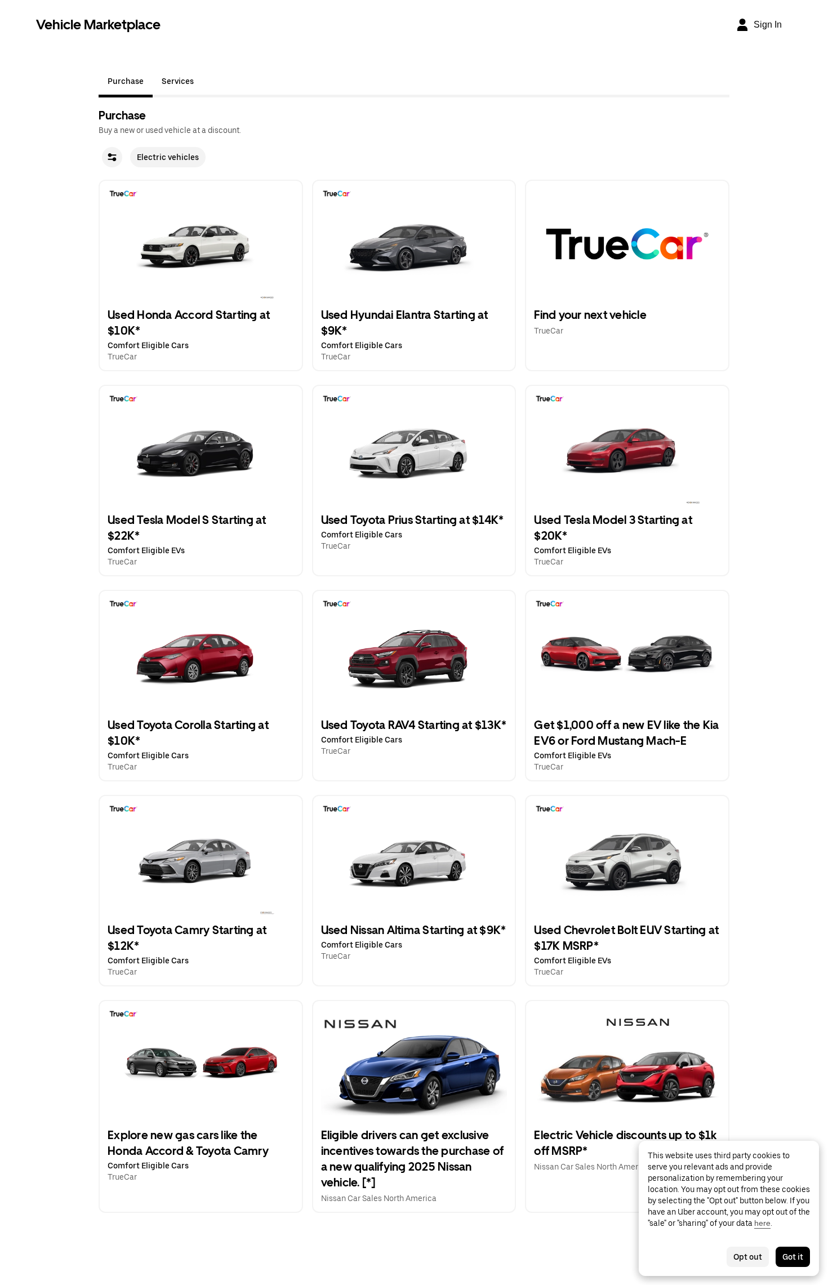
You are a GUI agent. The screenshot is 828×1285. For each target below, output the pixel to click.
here (762, 1223)
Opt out (747, 1256)
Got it (792, 1256)
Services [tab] (178, 81)
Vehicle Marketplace (98, 24)
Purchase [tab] (126, 81)
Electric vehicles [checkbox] (168, 157)
